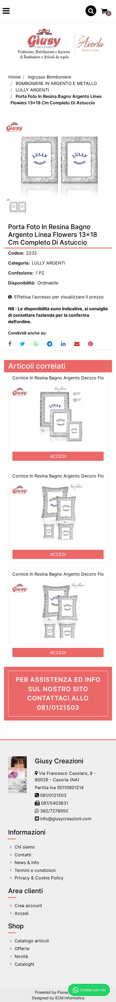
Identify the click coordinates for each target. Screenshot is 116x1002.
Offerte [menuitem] (22, 948)
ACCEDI (58, 456)
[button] (58, 158)
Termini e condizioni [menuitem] (35, 870)
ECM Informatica (69, 998)
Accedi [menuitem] (22, 913)
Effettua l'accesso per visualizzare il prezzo (58, 296)
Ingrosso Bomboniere (49, 77)
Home (14, 77)
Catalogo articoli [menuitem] (32, 940)
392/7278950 (54, 811)
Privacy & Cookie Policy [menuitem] (39, 877)
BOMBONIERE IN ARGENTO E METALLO (56, 83)
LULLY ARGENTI (32, 89)
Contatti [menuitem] (23, 854)
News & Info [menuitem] (27, 862)
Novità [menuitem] (21, 956)
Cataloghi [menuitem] (24, 964)
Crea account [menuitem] (28, 905)
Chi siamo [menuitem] (25, 847)
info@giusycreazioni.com (65, 818)
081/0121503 (53, 795)
